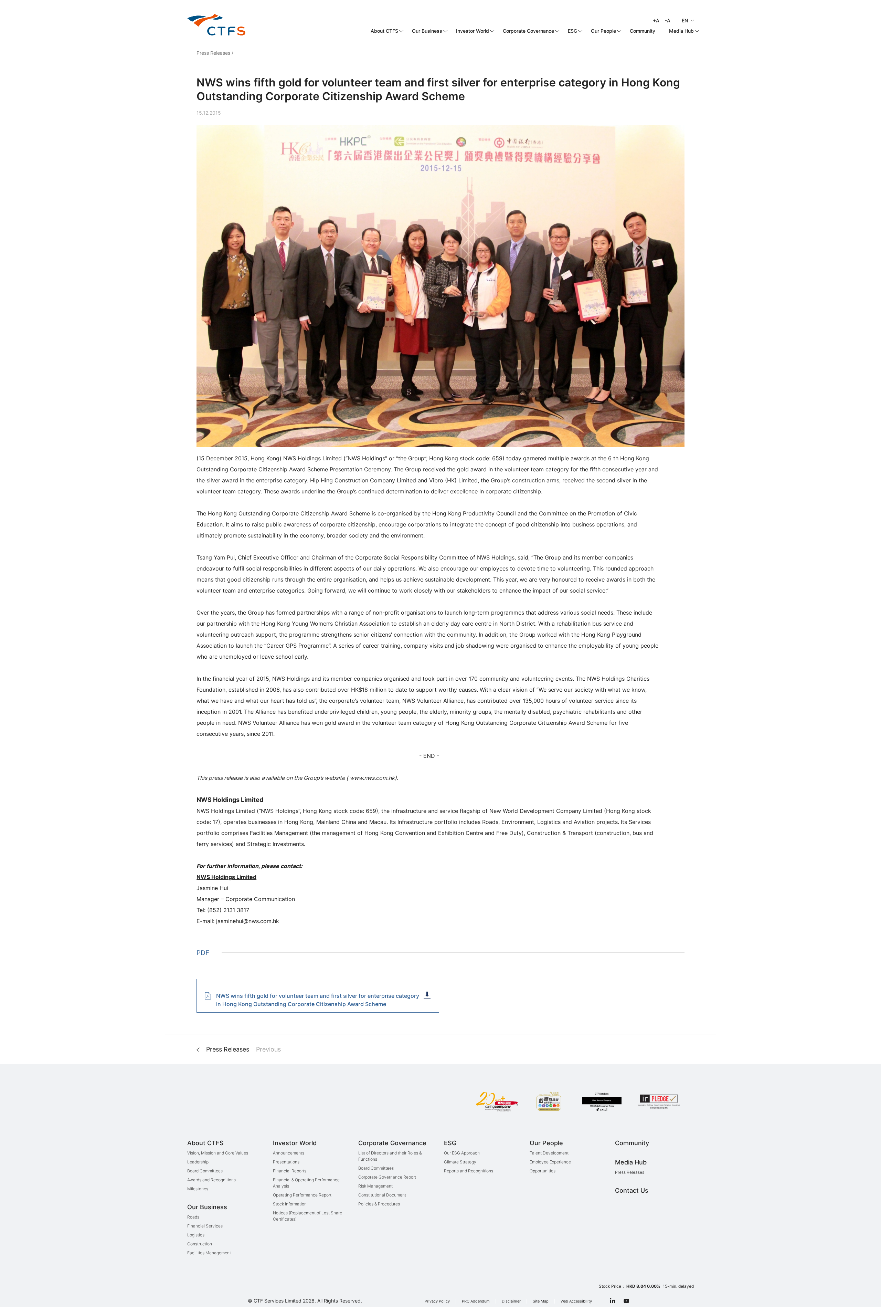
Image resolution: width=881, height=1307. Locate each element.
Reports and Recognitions (468, 1170)
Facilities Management (209, 1252)
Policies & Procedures (379, 1203)
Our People (603, 31)
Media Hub (681, 31)
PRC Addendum (476, 1301)
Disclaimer (511, 1301)
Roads (193, 1217)
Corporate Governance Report (387, 1177)
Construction (199, 1243)
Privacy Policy (437, 1301)
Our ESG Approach (462, 1153)
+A (656, 20)
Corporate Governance (528, 31)
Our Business (427, 31)
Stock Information (290, 1203)
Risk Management (375, 1186)
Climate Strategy (460, 1161)
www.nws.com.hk (371, 777)
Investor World (472, 31)
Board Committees (205, 1170)
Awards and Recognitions (211, 1179)
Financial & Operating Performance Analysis (306, 1183)
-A (667, 20)
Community (642, 31)
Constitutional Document (382, 1195)
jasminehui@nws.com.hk (247, 921)
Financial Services (205, 1225)
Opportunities (542, 1170)
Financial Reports (289, 1170)
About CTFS (384, 31)
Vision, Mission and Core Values (217, 1153)
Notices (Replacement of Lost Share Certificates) (307, 1216)
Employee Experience (550, 1161)
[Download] (427, 995)
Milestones (197, 1188)
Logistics (195, 1234)
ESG (572, 31)
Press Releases (213, 53)
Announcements (288, 1153)
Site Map (541, 1301)
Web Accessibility (576, 1301)
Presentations (286, 1161)
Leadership (198, 1161)
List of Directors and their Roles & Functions (390, 1156)
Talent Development (549, 1153)
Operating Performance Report (302, 1195)
